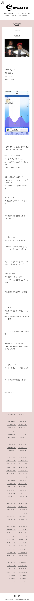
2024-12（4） (12, 447)
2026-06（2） (12, 418)
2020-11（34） (23, 526)
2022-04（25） (11, 500)
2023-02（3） (12, 483)
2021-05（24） (23, 516)
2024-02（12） (11, 463)
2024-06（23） (11, 457)
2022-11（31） (23, 486)
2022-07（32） (23, 493)
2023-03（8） (23, 480)
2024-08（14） (11, 454)
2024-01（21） (23, 463)
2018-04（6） (12, 578)
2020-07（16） (23, 532)
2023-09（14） (23, 470)
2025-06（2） (12, 437)
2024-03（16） (23, 460)
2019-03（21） (23, 559)
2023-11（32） (23, 467)
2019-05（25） (23, 555)
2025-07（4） (23, 434)
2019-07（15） (23, 552)
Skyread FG (13, 599)
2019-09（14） (23, 549)
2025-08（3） (12, 434)
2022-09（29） (23, 490)
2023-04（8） (12, 480)
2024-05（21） (23, 457)
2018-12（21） (12, 565)
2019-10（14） (12, 549)
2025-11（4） (23, 427)
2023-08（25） (11, 473)
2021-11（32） (23, 506)
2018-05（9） (23, 575)
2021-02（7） (12, 523)
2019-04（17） (12, 559)
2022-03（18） (23, 500)
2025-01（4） (23, 444)
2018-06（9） (12, 575)
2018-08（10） (11, 572)
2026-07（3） (23, 414)
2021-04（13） (12, 519)
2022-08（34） (11, 493)
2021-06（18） (11, 516)
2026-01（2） (23, 424)
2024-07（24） (23, 454)
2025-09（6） (23, 431)
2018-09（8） (23, 568)
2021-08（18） (11, 513)
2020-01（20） (23, 542)
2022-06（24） (11, 496)
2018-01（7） (23, 582)
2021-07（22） (23, 513)
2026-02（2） (12, 424)
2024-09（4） (23, 450)
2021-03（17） (23, 519)
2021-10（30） (11, 509)
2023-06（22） (11, 477)
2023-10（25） (11, 470)
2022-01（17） (23, 503)
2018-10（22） (12, 568)
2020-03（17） (23, 539)
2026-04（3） (12, 421)
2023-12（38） (11, 467)
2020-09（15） (23, 529)
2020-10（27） (11, 529)
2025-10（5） (12, 431)
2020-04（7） (11, 539)
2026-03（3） (23, 421)
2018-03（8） (23, 578)
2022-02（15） (11, 503)
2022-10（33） (11, 490)
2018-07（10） (23, 572)
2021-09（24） (23, 509)
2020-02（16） (11, 542)
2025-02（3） (12, 444)
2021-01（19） (23, 523)
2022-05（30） (23, 496)
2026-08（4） (12, 414)
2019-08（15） (12, 552)
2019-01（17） (23, 562)
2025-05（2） (23, 437)
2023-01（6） (23, 483)
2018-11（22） (23, 565)
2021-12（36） (12, 506)
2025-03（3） (23, 441)
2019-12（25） (12, 546)
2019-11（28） (23, 546)
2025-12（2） (12, 427)
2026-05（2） (23, 418)
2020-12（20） (11, 526)
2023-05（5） (23, 477)
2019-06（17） (11, 555)
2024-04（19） (11, 460)
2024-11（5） (23, 447)
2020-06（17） (11, 536)
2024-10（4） (12, 450)
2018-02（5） (12, 582)
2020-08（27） (11, 532)
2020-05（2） (23, 536)
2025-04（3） (12, 441)
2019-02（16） (12, 562)
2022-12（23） (12, 486)
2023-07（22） (23, 473)
